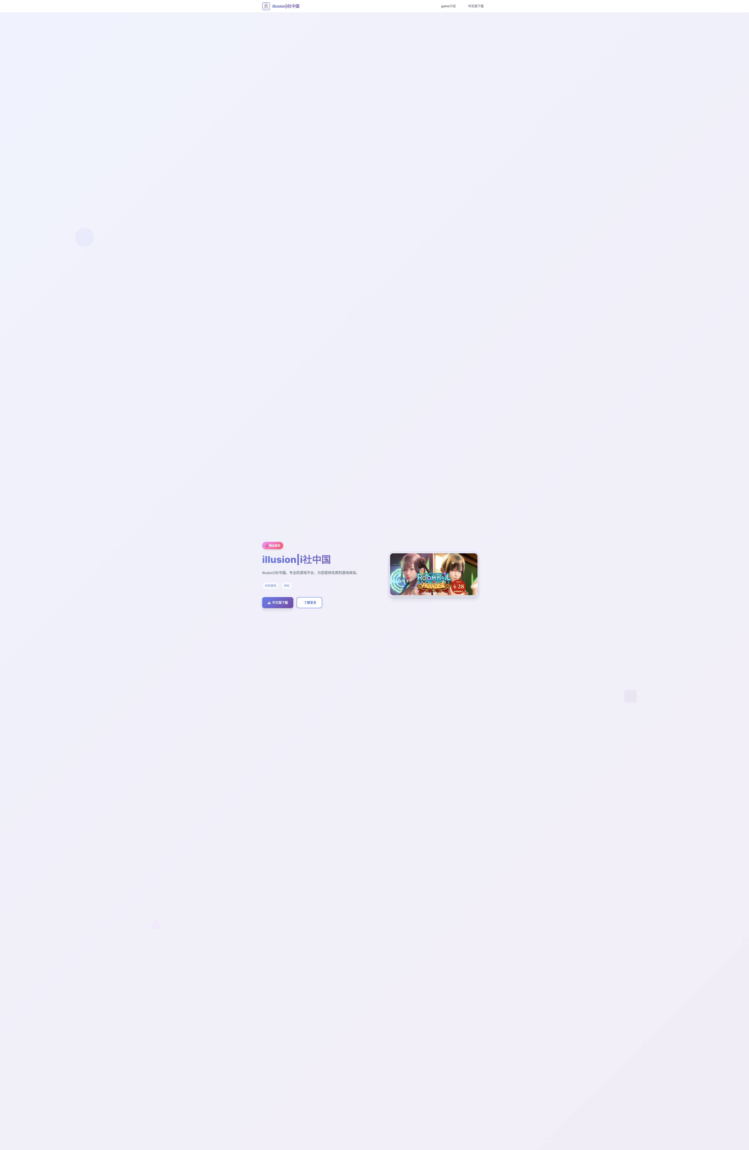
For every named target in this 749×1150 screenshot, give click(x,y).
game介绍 (448, 6)
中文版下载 (476, 6)
